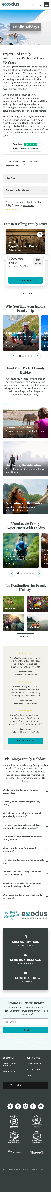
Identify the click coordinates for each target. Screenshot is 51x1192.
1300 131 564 (41, 4)
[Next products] (46, 257)
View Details (25, 280)
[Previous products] (4, 257)
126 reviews (28, 205)
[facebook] (10, 1106)
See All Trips (26, 294)
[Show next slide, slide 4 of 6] (39, 573)
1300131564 (13, 165)
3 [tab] (25, 356)
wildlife (43, 101)
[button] (25, 791)
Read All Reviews (25, 741)
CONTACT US (9, 1058)
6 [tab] (33, 573)
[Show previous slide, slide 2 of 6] (12, 573)
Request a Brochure (17, 190)
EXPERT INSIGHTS (35, 1064)
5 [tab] (31, 356)
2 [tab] (23, 356)
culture (32, 101)
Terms (26, 1045)
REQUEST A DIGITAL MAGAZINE (12, 1065)
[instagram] (25, 1106)
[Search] (32, 4)
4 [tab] (28, 356)
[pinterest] (33, 1106)
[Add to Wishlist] (39, 234)
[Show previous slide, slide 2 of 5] (13, 356)
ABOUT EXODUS (10, 1071)
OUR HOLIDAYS (33, 1058)
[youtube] (41, 1106)
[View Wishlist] (37, 4)
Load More (25, 636)
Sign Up (25, 1030)
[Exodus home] (10, 4)
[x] (18, 1106)
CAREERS (31, 1076)
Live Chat (11, 178)
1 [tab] (20, 356)
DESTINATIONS (33, 1070)
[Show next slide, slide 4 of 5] (38, 356)
